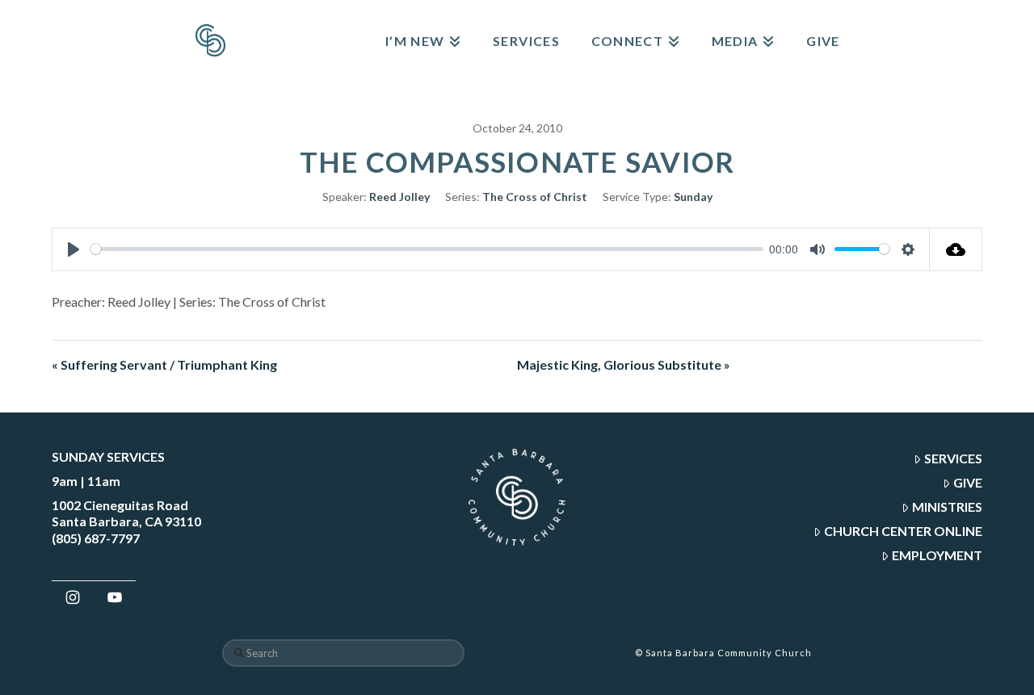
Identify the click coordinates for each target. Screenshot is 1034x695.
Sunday (693, 196)
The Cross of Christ (534, 196)
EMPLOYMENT (937, 555)
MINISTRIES (947, 506)
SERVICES (953, 458)
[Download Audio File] (956, 249)
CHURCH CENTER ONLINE (903, 530)
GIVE (967, 482)
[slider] (426, 249)
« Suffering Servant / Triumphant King (164, 364)
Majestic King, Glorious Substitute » (623, 364)
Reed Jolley (399, 196)
